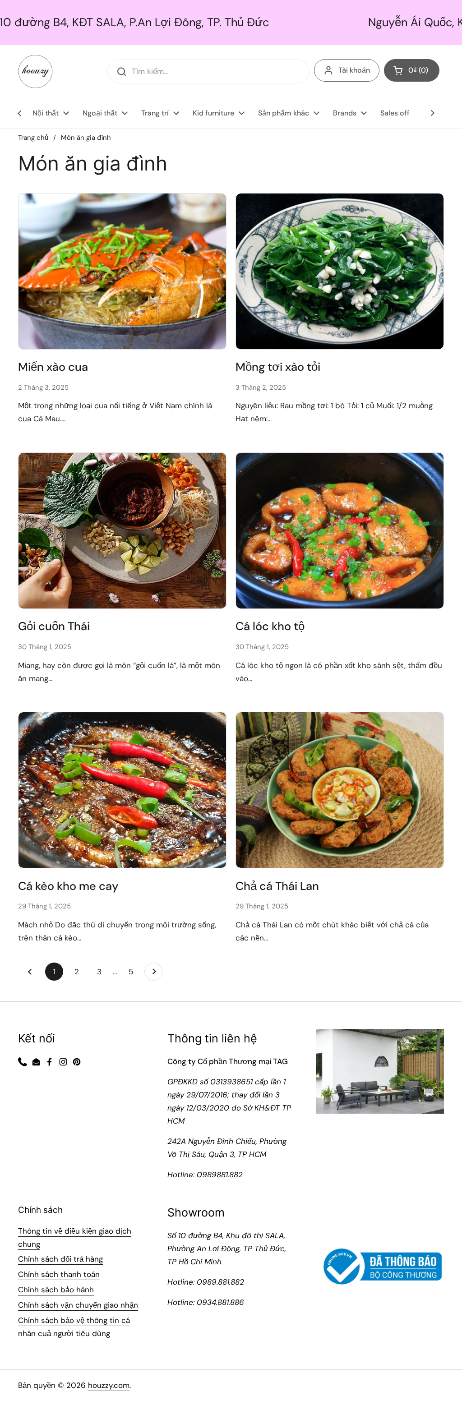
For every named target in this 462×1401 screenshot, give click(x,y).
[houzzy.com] (35, 71)
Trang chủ (33, 137)
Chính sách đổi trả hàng (60, 1259)
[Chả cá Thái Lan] (340, 790)
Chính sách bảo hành (56, 1290)
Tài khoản (354, 70)
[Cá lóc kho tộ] (340, 530)
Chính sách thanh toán (59, 1274)
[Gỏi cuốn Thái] (122, 530)
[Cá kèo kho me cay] (122, 790)
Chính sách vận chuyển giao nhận (78, 1305)
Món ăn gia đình (86, 137)
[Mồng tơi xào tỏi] (340, 271)
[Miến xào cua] (122, 271)
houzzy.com (108, 1385)
